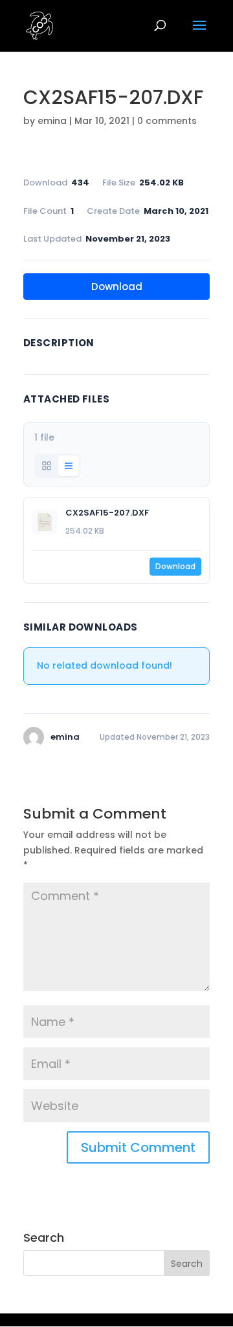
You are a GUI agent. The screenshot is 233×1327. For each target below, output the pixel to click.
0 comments (167, 120)
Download (116, 286)
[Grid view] (46, 465)
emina (52, 120)
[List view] (68, 465)
